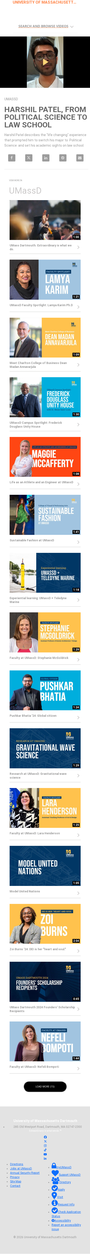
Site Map (15, 1181)
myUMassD (64, 1167)
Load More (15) (45, 1086)
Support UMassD (70, 1175)
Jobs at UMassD (21, 1168)
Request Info (66, 1204)
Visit (60, 1197)
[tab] (45, 25)
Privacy (14, 1177)
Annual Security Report (25, 1173)
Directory (65, 1182)
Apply (61, 1190)
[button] (46, 25)
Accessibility (62, 1221)
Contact (15, 1186)
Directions (16, 1164)
